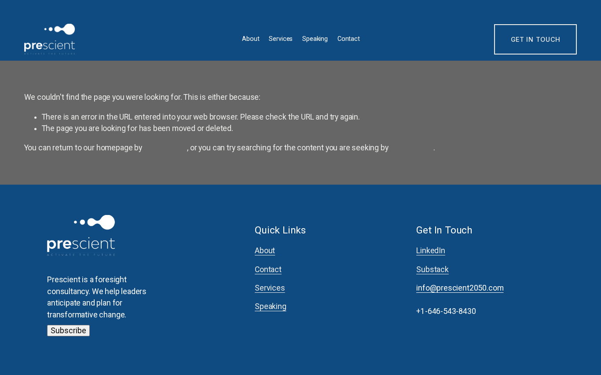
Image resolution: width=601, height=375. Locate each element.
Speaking (315, 39)
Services (281, 39)
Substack (432, 269)
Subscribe (68, 330)
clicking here (165, 147)
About (250, 39)
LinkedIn (430, 250)
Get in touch (536, 39)
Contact (348, 39)
